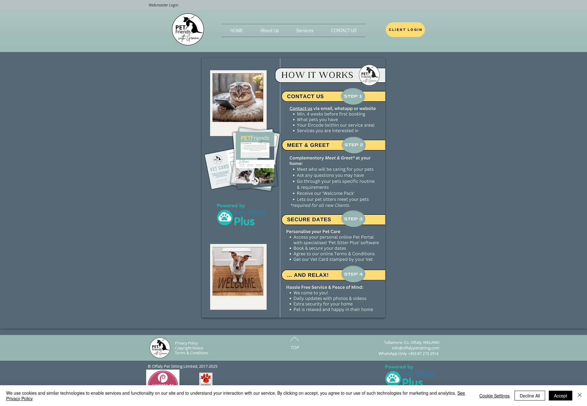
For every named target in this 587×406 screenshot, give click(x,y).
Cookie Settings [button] (494, 396)
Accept (560, 396)
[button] (269, 30)
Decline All (530, 396)
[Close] (579, 395)
